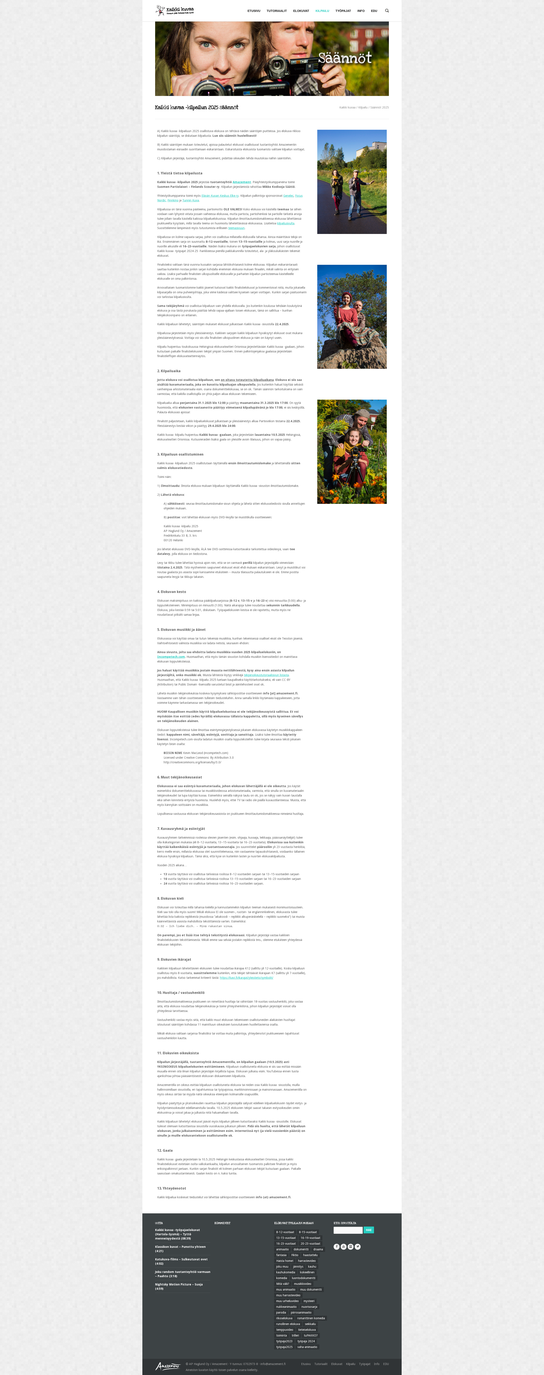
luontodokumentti (303, 1278)
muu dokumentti (311, 1289)
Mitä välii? (282, 1283)
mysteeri (309, 1301)
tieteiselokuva (307, 1329)
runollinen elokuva (288, 1324)
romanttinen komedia (311, 1318)
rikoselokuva (284, 1318)
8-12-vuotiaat (285, 1232)
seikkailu (310, 1324)
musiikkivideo (302, 1283)
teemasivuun (236, 228)
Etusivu (306, 1364)
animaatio (282, 1249)
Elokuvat (336, 1364)
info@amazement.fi (273, 1364)
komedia (281, 1278)
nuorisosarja (309, 1306)
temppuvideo (284, 1329)
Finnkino (172, 200)
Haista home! (284, 1260)
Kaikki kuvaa (347, 107)
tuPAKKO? (311, 1335)
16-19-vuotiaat (310, 1238)
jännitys (298, 1266)
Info (377, 1364)
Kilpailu (363, 107)
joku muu (282, 1266)
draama (318, 1249)
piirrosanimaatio (301, 1312)
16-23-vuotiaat (286, 1243)
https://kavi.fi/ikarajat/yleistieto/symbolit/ (246, 977)
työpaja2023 (284, 1341)
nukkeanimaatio (286, 1306)
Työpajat (364, 1364)
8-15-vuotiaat (308, 1232)
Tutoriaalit (320, 1364)
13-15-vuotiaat (286, 1238)
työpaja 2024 (306, 1341)
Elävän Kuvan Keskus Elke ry (220, 195)
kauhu (312, 1266)
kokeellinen (307, 1272)
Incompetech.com (171, 656)
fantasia (281, 1255)
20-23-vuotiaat (310, 1243)
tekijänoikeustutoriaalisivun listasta (266, 675)
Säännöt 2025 (379, 107)
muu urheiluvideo (287, 1301)
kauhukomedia (285, 1272)
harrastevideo (307, 1260)
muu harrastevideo (288, 1295)
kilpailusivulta (285, 223)
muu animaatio (285, 1289)
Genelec (288, 195)
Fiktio (294, 1255)
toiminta (281, 1335)
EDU (386, 1364)
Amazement (242, 182)
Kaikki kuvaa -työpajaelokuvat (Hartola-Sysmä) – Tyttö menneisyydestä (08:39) (177, 1234)
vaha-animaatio (307, 1347)
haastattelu (310, 1255)
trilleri (295, 1335)
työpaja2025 (284, 1347)
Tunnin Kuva (190, 200)
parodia (281, 1312)
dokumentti (301, 1249)
